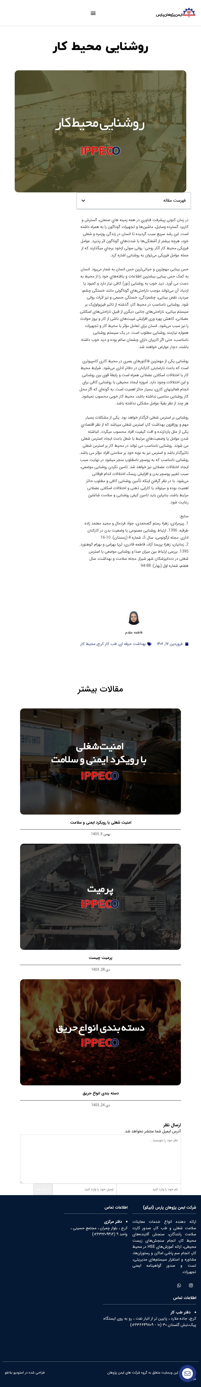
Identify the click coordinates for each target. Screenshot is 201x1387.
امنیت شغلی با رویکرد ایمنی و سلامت (100, 822)
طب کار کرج (107, 644)
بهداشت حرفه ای (132, 644)
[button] (93, 13)
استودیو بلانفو (14, 1372)
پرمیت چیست (100, 958)
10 (158, 1325)
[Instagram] (191, 1285)
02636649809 (142, 1325)
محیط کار (87, 644)
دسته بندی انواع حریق (101, 1093)
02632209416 (104, 1234)
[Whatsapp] (179, 1285)
